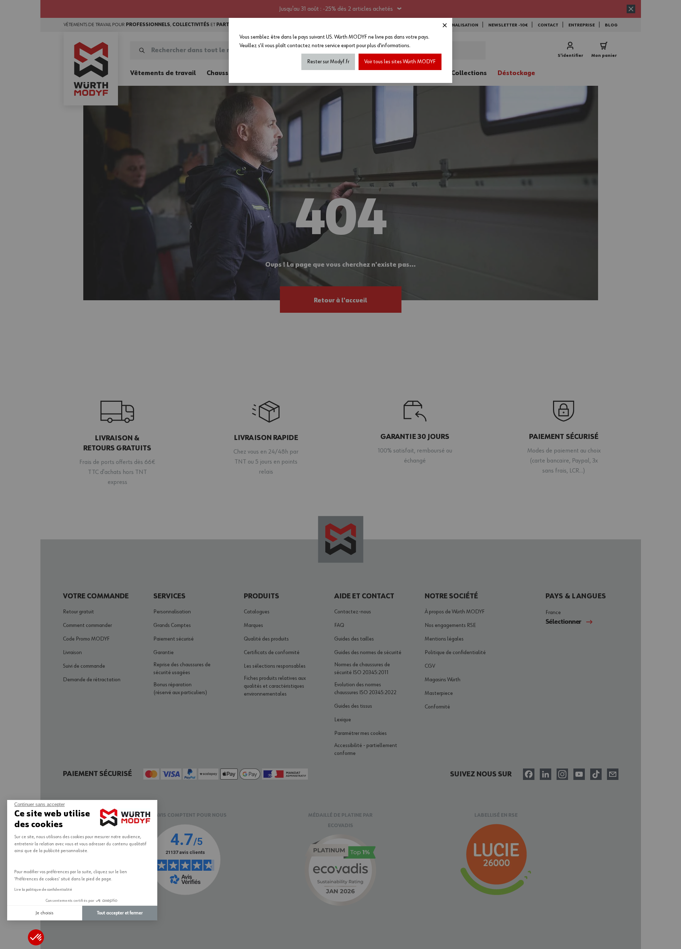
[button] (36, 937)
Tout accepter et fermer (120, 912)
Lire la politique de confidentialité (43, 890)
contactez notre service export (321, 46)
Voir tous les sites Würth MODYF (400, 62)
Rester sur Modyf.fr (328, 62)
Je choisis (44, 912)
